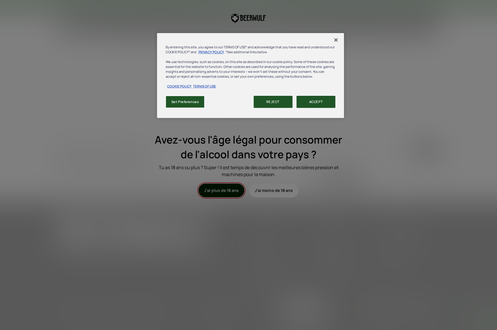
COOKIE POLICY (179, 86)
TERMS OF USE (204, 86)
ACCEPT (316, 102)
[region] (250, 75)
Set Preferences (185, 102)
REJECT (272, 102)
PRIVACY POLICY (211, 52)
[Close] (336, 40)
